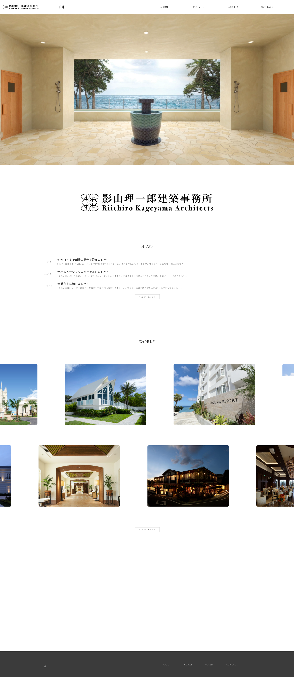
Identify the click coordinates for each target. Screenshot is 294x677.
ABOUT (164, 7)
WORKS (187, 664)
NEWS (147, 246)
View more (146, 296)
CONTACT (267, 7)
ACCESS (233, 7)
